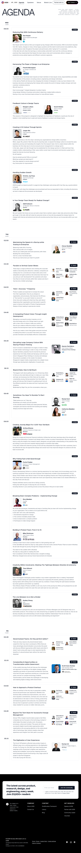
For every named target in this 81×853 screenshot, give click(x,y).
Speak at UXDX (68, 806)
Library (44, 809)
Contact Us (30, 809)
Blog (43, 812)
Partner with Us (59, 2)
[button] (45, 42)
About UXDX (30, 806)
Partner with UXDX (69, 809)
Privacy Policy (66, 793)
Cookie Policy (43, 841)
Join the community (66, 787)
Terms (33, 841)
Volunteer (67, 816)
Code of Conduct (36, 843)
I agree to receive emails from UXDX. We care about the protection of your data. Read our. (59, 792)
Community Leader (69, 812)
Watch (75, 29)
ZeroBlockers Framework (49, 806)
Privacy (38, 841)
